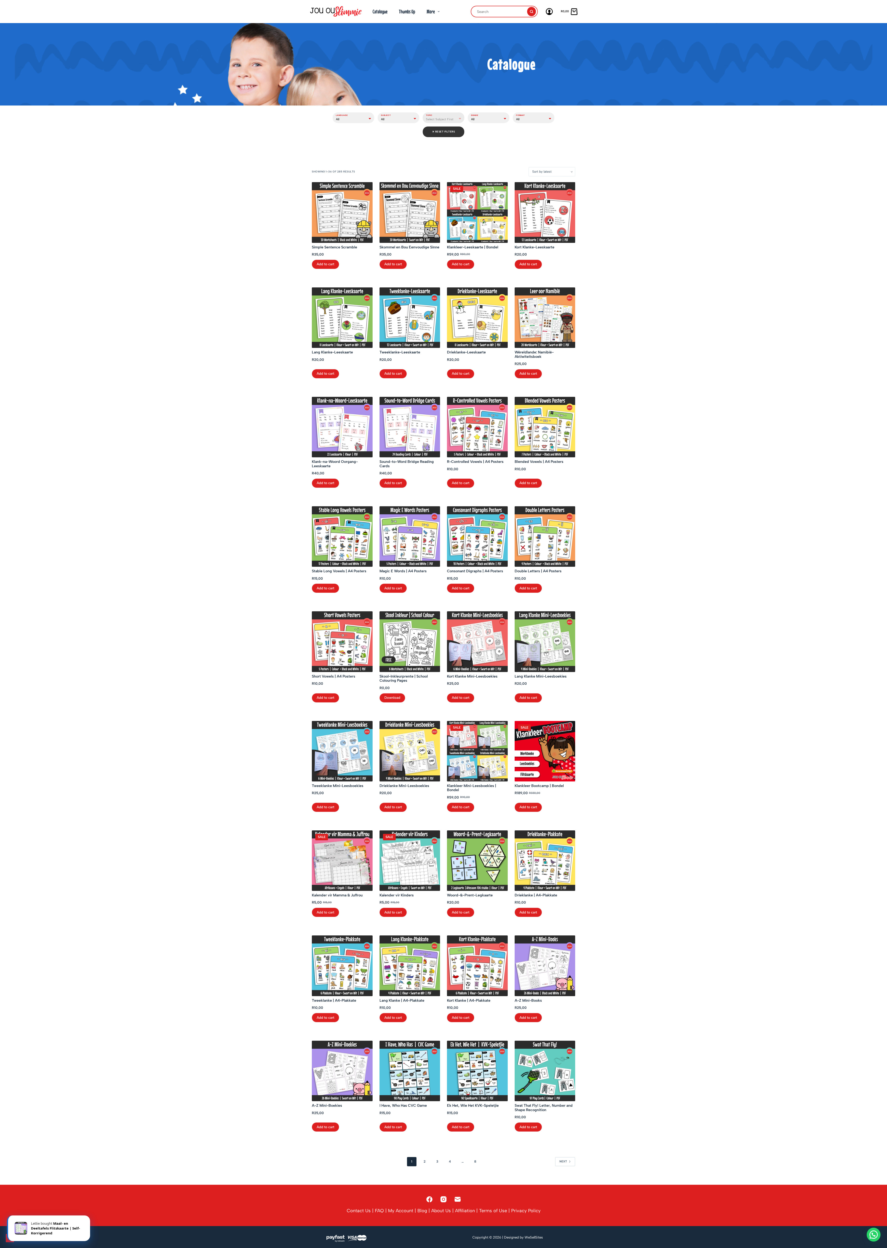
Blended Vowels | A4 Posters (539, 462)
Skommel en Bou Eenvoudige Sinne (409, 247)
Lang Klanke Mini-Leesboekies (541, 676)
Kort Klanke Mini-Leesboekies (472, 676)
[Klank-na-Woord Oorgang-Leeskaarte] (342, 427)
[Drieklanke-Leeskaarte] (477, 317)
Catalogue (380, 11)
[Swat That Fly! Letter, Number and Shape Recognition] (545, 1071)
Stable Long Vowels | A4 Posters (339, 571)
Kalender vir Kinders (397, 895)
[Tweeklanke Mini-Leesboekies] (342, 751)
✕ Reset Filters (443, 131)
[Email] (458, 1199)
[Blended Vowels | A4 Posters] (545, 427)
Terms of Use (493, 1210)
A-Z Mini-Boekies (327, 1105)
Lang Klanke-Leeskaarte (332, 352)
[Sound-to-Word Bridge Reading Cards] (410, 427)
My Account (400, 1210)
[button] (874, 1235)
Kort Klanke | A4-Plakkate (468, 1000)
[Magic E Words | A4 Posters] (410, 536)
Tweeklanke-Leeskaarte (400, 352)
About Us (441, 1210)
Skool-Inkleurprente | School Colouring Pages (404, 678)
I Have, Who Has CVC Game (403, 1105)
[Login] (549, 11)
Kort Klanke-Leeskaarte (534, 247)
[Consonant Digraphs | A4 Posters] (477, 536)
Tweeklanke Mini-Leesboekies (337, 786)
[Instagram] (443, 1199)
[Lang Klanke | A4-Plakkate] (410, 965)
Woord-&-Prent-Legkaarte (470, 895)
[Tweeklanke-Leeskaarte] (410, 317)
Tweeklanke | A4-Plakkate (334, 1000)
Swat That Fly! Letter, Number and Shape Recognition (544, 1107)
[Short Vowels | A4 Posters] (342, 641)
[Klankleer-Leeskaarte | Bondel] (477, 212)
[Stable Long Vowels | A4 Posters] (342, 536)
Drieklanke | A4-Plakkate (536, 895)
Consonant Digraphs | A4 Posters (475, 571)
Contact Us (359, 1210)
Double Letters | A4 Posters (538, 571)
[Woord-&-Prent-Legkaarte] (477, 860)
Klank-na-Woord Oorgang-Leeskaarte (335, 464)
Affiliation (465, 1210)
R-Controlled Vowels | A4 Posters (475, 462)
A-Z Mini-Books (528, 1000)
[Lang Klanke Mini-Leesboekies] (545, 641)
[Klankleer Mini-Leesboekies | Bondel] (477, 751)
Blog (422, 1210)
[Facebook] (429, 1199)
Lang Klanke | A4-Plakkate (402, 1000)
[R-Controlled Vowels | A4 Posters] (477, 427)
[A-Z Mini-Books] (545, 965)
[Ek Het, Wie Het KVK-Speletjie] (477, 1071)
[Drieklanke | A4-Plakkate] (545, 860)
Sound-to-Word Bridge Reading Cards (407, 464)
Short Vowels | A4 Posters (333, 676)
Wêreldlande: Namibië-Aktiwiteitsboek (534, 354)
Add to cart (325, 264)
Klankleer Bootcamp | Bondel (539, 786)
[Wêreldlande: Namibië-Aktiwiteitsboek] (545, 317)
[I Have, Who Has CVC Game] (410, 1071)
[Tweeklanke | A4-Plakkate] (342, 965)
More (431, 11)
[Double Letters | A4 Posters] (545, 536)
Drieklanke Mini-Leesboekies (404, 786)
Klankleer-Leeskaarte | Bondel (472, 247)
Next (563, 1161)
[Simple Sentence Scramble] (342, 212)
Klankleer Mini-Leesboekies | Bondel (471, 788)
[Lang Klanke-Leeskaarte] (342, 317)
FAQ (379, 1210)
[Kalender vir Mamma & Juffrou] (342, 860)
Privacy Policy (526, 1210)
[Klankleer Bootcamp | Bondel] (545, 751)
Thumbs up (407, 11)
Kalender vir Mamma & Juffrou (337, 895)
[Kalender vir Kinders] (410, 860)
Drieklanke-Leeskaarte (466, 352)
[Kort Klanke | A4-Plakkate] (477, 965)
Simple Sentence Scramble (334, 247)
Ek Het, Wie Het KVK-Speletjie (473, 1105)
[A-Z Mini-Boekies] (342, 1071)
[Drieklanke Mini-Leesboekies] (410, 751)
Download (392, 698)
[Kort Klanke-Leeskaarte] (545, 212)
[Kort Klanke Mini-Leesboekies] (477, 641)
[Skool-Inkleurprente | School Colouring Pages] (410, 641)
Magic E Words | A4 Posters (403, 571)
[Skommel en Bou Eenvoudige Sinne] (410, 212)
